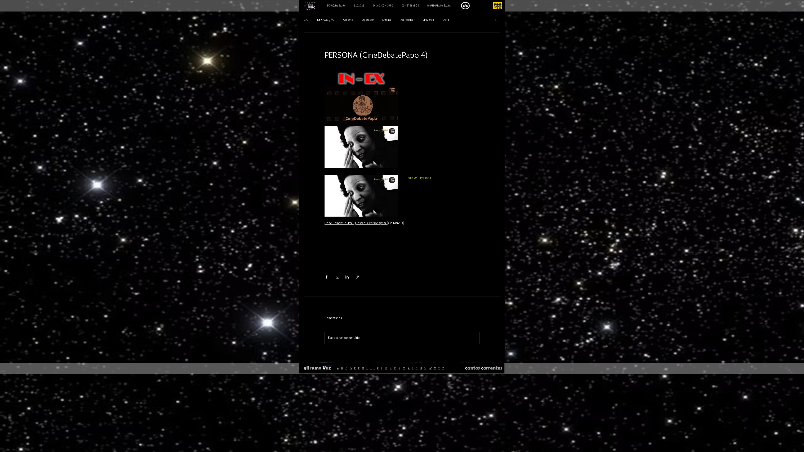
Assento (348, 20)
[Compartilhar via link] (357, 277)
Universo (428, 20)
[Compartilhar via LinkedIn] (347, 277)
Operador (368, 20)
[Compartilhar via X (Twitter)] (337, 277)
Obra (445, 20)
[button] (495, 20)
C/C (306, 20)
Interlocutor (407, 20)
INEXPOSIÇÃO (326, 20)
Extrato (387, 20)
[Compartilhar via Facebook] (327, 277)
